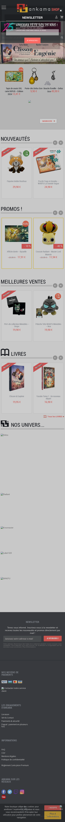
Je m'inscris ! (32, 40)
